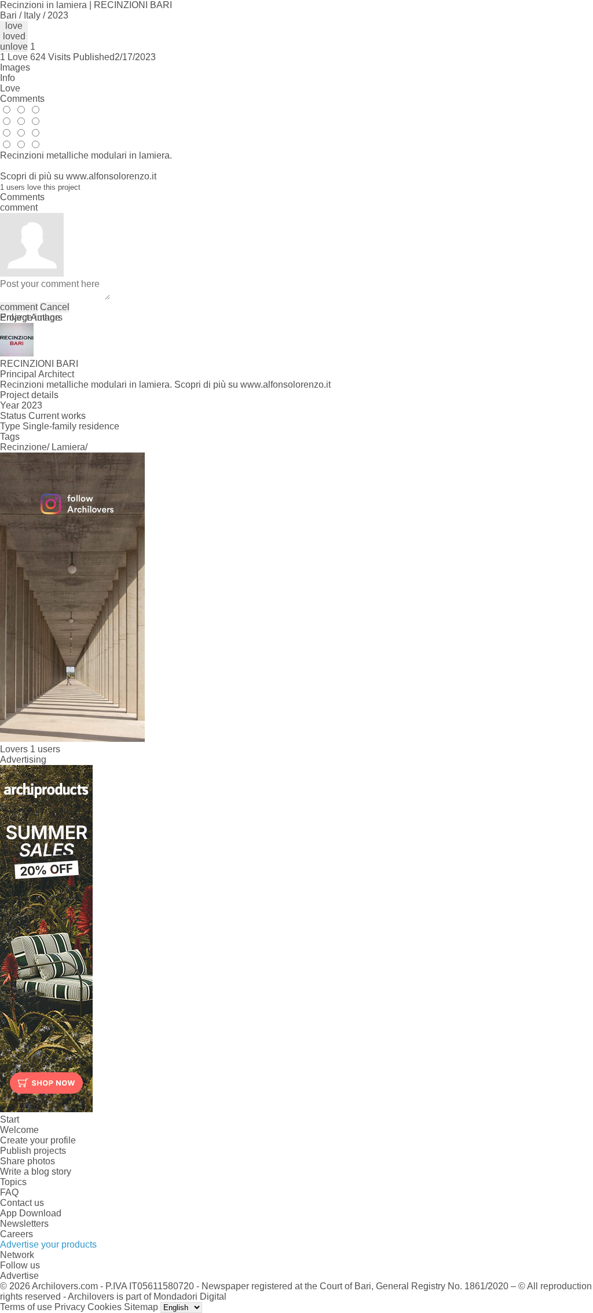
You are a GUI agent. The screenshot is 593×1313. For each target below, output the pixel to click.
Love (10, 88)
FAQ (9, 1192)
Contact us (22, 1203)
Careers (16, 1234)
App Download (30, 1213)
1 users (45, 749)
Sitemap (141, 1307)
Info (7, 78)
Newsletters (24, 1224)
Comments (22, 99)
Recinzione (23, 447)
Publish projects (33, 1151)
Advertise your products (48, 1244)
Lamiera (68, 447)
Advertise (19, 1276)
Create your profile (38, 1140)
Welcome (19, 1130)
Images (15, 67)
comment (19, 307)
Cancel (54, 307)
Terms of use (26, 1307)
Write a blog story (35, 1171)
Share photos (27, 1161)
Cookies (104, 1307)
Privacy (69, 1307)
